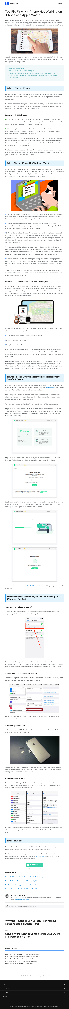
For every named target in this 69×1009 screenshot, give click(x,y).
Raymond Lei (12, 906)
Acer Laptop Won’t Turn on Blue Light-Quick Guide (21, 961)
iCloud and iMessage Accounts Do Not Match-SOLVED (22, 957)
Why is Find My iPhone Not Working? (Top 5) (23, 71)
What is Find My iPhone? (16, 68)
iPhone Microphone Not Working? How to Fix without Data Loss (25, 889)
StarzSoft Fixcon (50, 388)
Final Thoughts (13, 78)
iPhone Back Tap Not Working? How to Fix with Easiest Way (24, 877)
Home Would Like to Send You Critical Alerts (19, 964)
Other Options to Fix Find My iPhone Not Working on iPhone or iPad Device (33, 75)
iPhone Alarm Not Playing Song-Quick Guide (19, 959)
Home (7, 975)
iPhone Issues (32, 906)
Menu (60, 3)
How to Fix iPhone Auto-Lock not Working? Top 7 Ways (22, 881)
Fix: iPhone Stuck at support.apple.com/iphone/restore (22, 885)
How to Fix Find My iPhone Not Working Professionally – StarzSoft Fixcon (32, 73)
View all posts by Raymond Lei (21, 899)
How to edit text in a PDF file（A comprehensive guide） (23, 954)
